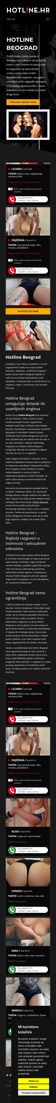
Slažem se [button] (34, 1081)
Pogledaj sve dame (28, 311)
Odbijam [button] (33, 1087)
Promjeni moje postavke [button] (34, 1093)
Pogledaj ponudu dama (23, 102)
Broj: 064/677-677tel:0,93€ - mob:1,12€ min (28, 194)
